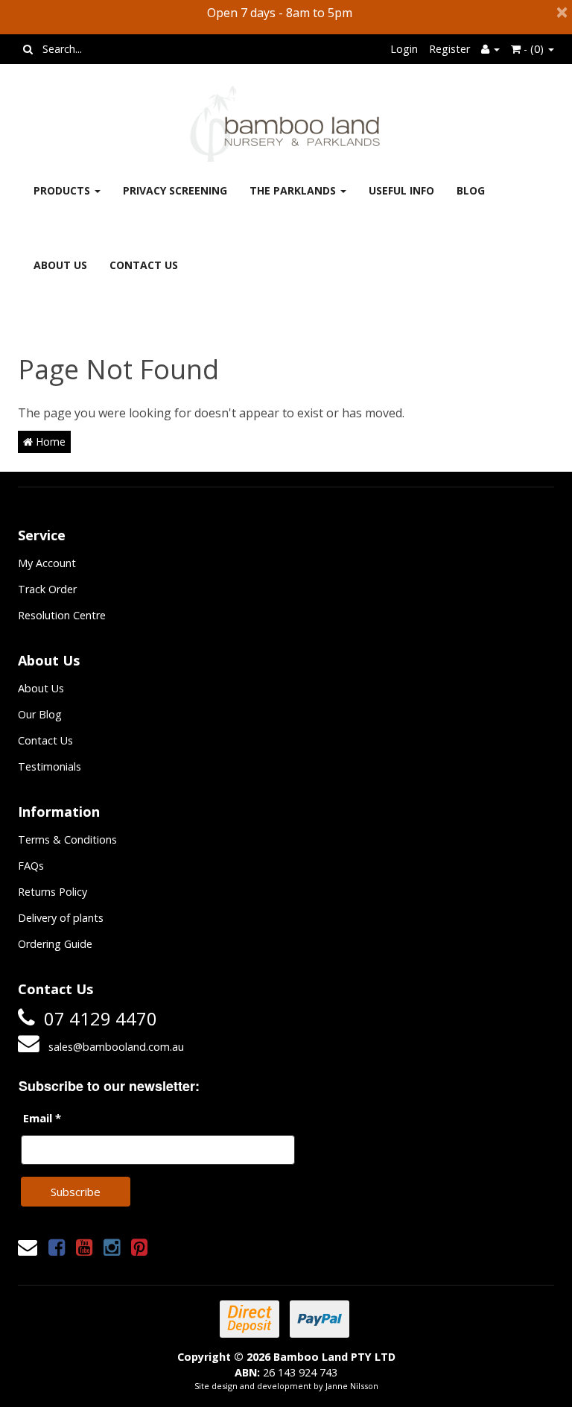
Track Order (47, 589)
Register (449, 49)
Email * (42, 1117)
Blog (471, 190)
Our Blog (40, 714)
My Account (47, 563)
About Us (60, 265)
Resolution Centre (62, 615)
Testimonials (49, 766)
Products (63, 190)
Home (49, 441)
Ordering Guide (55, 944)
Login (404, 49)
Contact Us (143, 265)
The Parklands (294, 190)
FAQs (31, 866)
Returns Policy (52, 892)
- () (534, 49)
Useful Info (401, 190)
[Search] (28, 49)
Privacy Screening (175, 190)
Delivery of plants (61, 918)
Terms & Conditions (67, 839)
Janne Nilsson (351, 1385)
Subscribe (76, 1191)
